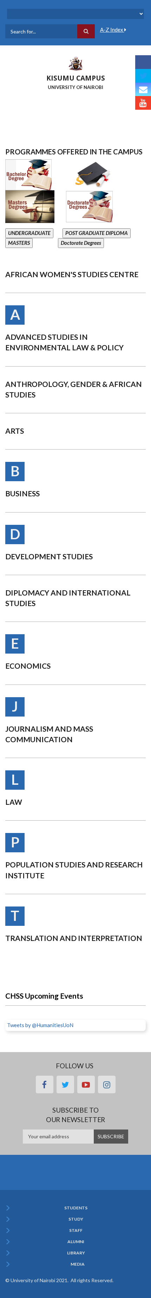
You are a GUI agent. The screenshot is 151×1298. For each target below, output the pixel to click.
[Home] (75, 63)
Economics (28, 665)
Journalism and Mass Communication (49, 734)
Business (22, 493)
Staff (76, 1230)
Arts (14, 430)
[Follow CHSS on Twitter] (143, 76)
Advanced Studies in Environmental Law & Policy (64, 342)
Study (75, 1219)
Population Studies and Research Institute (74, 869)
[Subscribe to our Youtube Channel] (143, 103)
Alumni (75, 1242)
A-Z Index (112, 29)
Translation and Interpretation (73, 938)
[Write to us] (143, 89)
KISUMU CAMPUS (75, 78)
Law (13, 801)
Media (78, 1264)
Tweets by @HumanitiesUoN (40, 1025)
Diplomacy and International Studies (68, 597)
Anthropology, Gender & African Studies (73, 389)
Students (75, 1208)
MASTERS (19, 243)
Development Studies (49, 556)
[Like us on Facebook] (143, 62)
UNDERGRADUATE (29, 233)
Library (76, 1253)
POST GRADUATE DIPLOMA (96, 233)
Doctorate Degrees (81, 243)
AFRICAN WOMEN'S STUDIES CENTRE (71, 274)
